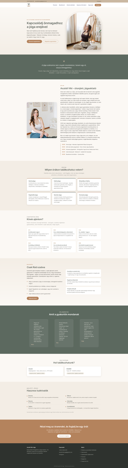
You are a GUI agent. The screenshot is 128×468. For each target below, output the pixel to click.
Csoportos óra (84, 461)
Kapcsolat (90, 5)
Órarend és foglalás (64, 436)
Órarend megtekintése (34, 41)
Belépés (98, 5)
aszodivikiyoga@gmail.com (41, 1)
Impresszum (84, 452)
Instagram (99, 1)
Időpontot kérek (33, 298)
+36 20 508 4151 (30, 1)
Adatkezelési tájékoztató (87, 454)
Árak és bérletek (71, 5)
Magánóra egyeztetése (50, 41)
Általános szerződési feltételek (88, 450)
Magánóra (83, 459)
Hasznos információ (81, 5)
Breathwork (62, 5)
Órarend (55, 5)
